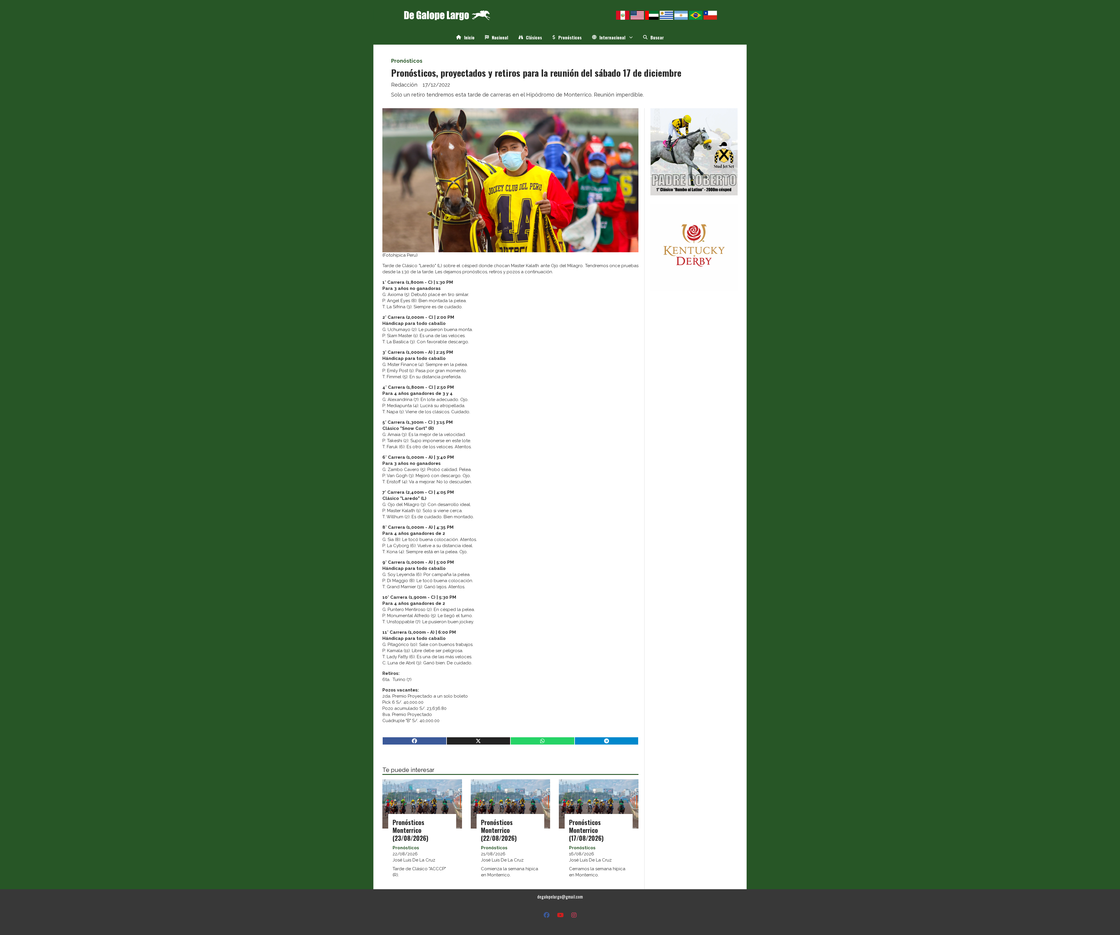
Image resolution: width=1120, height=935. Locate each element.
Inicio (469, 37)
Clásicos (534, 37)
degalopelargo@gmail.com (560, 896)
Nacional (500, 37)
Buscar (657, 37)
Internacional (612, 37)
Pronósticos (570, 37)
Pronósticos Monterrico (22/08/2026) (499, 830)
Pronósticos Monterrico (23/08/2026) (410, 830)
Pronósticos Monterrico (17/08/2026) (586, 830)
